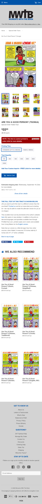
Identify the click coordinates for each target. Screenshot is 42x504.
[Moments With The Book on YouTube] (28, 467)
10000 (4, 163)
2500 (27, 159)
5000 (33, 159)
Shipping (21, 450)
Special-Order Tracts (14, 30)
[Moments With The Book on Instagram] (18, 467)
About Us (21, 410)
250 (10, 159)
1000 (21, 159)
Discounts (21, 442)
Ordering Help (21, 444)
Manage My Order (21, 436)
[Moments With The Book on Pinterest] (23, 467)
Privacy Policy (21, 420)
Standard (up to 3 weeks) (11, 150)
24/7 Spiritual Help (21, 434)
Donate (21, 426)
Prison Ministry (21, 423)
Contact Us (21, 439)
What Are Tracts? (21, 453)
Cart (39, 2)
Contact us (12, 206)
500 (16, 159)
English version (23, 224)
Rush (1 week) (28, 150)
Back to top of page (7, 236)
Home (3, 30)
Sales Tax (21, 447)
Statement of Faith (21, 418)
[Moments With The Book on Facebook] (13, 467)
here (2, 217)
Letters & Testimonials (21, 412)
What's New (21, 415)
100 (4, 159)
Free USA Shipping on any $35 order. (21, 24)
